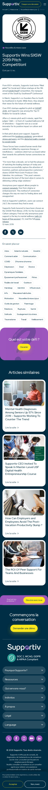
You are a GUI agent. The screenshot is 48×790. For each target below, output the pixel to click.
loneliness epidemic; (23, 136)
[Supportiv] (10, 4)
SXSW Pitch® (14, 91)
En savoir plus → (14, 777)
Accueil (5, 10)
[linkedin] (39, 738)
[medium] (32, 738)
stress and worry (9, 139)
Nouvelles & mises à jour (29, 10)
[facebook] (16, 738)
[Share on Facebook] (5, 232)
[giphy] (24, 738)
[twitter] (9, 738)
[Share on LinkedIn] (21, 232)
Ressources (14, 10)
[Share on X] (13, 232)
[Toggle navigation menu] (45, 4)
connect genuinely (10, 188)
